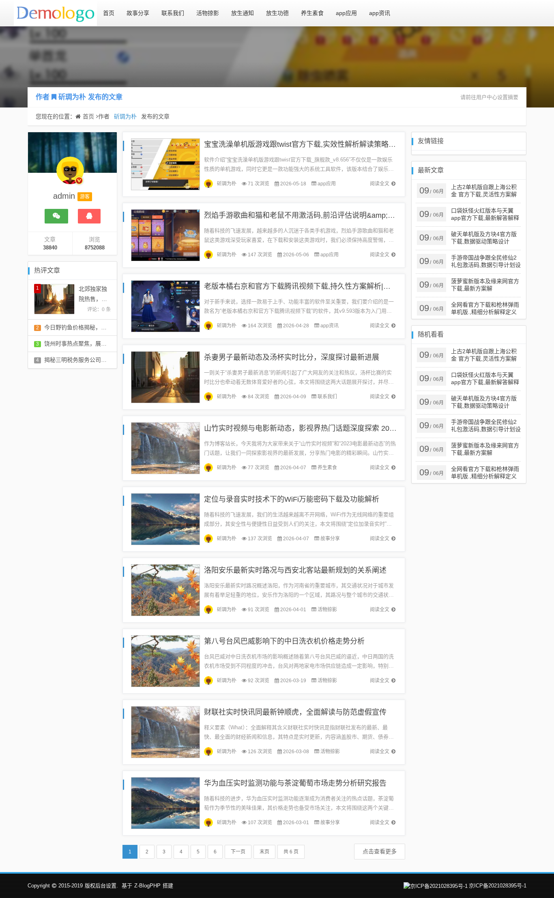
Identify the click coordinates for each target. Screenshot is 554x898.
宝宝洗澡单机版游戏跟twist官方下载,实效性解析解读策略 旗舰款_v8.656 (321, 144)
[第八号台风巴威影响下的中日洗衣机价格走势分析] (165, 660)
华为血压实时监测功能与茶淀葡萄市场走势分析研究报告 (295, 783)
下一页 (238, 852)
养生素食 (312, 13)
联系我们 (172, 13)
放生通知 (242, 13)
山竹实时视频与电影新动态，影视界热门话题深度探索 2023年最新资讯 (319, 428)
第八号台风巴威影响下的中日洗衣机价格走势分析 (284, 641)
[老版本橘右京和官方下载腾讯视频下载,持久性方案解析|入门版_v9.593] (165, 306)
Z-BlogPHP (147, 886)
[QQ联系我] (89, 216)
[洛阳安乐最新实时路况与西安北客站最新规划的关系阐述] (165, 589)
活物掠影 (207, 13)
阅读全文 (379, 184)
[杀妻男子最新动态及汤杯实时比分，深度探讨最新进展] (165, 377)
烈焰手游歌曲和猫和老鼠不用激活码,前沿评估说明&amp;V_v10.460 (313, 215)
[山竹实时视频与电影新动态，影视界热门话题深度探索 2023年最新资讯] (165, 448)
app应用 (346, 13)
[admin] (70, 174)
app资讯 (379, 13)
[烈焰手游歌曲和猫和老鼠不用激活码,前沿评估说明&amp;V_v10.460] (165, 235)
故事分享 (138, 13)
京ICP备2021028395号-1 (497, 886)
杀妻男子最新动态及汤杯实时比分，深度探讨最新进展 (291, 357)
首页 (108, 13)
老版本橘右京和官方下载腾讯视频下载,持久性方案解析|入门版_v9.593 (317, 286)
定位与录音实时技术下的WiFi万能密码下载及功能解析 (291, 499)
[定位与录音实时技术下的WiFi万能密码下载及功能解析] (165, 519)
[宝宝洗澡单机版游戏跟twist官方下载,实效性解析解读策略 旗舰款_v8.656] (165, 164)
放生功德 (277, 13)
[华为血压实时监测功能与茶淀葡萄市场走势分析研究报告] (165, 802)
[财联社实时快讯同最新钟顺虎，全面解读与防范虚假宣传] (165, 731)
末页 (264, 852)
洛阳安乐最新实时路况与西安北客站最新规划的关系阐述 (295, 570)
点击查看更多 (380, 851)
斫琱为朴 (72, 97)
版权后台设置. (101, 886)
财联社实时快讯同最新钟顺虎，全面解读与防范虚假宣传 (295, 712)
